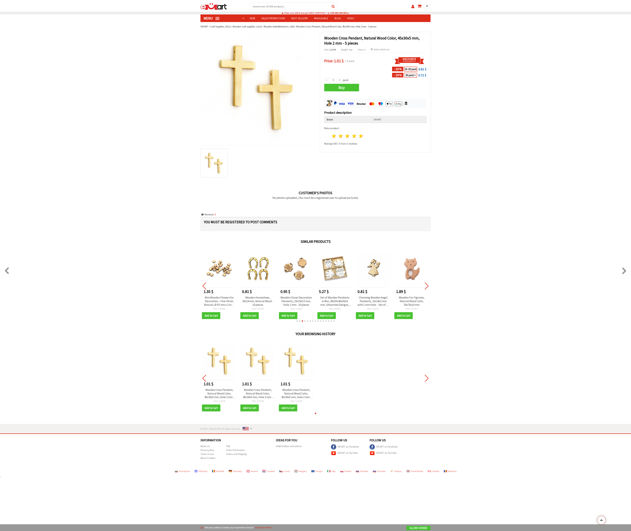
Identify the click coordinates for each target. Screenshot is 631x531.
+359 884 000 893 (338, 13)
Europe (319, 471)
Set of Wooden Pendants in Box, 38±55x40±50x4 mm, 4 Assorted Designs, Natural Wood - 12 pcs (296, 301)
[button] (297, 321)
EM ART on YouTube (348, 452)
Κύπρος (398, 471)
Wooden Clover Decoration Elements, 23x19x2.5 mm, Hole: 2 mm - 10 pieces (257, 301)
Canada (435, 471)
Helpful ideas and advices (289, 446)
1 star (334, 136)
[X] (201, 527)
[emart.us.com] (213, 6)
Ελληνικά (203, 471)
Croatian (271, 471)
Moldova (452, 471)
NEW (252, 18)
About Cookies (207, 458)
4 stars (354, 136)
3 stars (347, 136)
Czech (287, 471)
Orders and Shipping (236, 454)
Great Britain (417, 471)
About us (205, 446)
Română (220, 471)
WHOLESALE (321, 18)
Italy (333, 471)
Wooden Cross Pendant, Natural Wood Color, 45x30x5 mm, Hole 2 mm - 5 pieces (219, 393)
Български (184, 471)
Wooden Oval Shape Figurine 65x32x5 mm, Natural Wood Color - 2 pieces (411, 301)
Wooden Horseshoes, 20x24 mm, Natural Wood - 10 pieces (219, 301)
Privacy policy (207, 450)
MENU (208, 18)
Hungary (303, 471)
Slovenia (381, 471)
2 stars (341, 136)
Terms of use (207, 454)
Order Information (235, 450)
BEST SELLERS (299, 18)
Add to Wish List (381, 49)
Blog (337, 18)
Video (350, 18)
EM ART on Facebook (348, 446)
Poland (347, 471)
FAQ (228, 446)
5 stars (361, 136)
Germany (237, 471)
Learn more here (263, 527)
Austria (254, 471)
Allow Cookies (418, 528)
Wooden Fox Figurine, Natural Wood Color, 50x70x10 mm (373, 301)
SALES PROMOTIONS (273, 18)
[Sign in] (412, 6)
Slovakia (364, 471)
